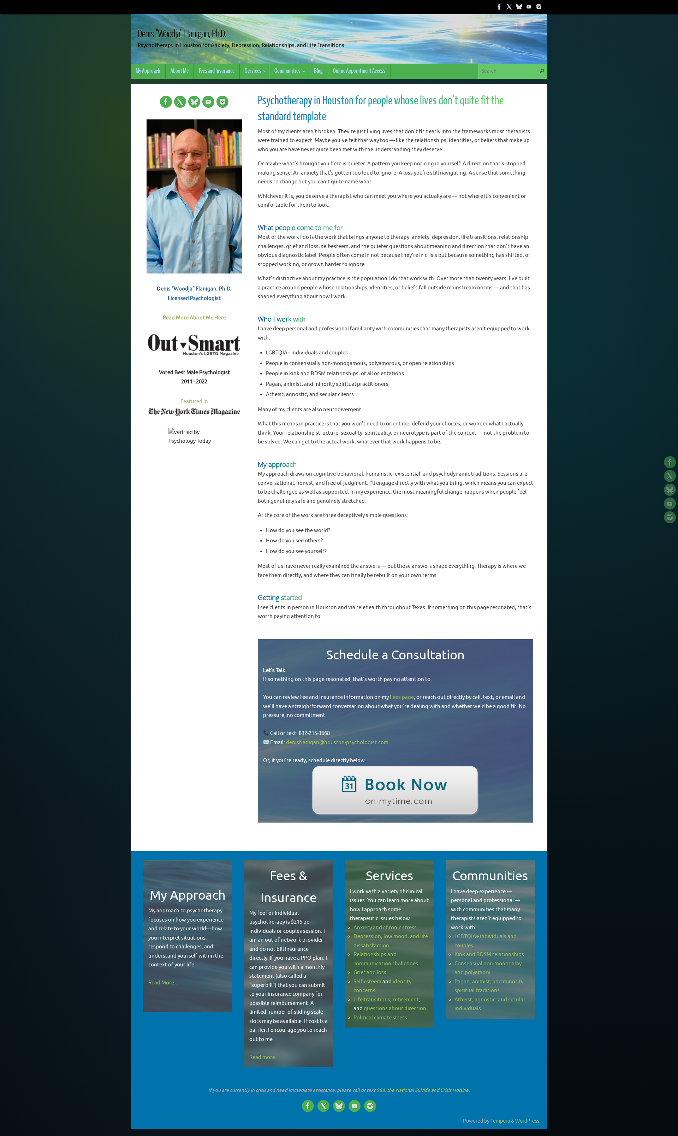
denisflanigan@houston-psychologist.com (337, 742)
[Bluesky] (519, 7)
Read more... (264, 1057)
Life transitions (371, 999)
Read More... (163, 982)
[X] (509, 7)
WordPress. (527, 1121)
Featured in (194, 401)
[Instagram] (539, 7)
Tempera (500, 1121)
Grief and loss (369, 972)
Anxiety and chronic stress (385, 927)
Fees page (402, 697)
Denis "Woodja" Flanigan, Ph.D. (182, 34)
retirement (406, 999)
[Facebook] (499, 7)
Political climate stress (380, 1017)
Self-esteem (367, 981)
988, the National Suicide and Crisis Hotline (422, 1090)
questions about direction (395, 1008)
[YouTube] (529, 7)
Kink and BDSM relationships (489, 954)
